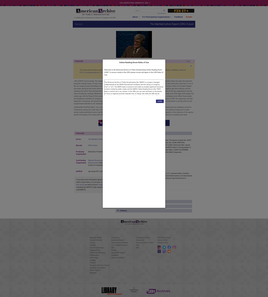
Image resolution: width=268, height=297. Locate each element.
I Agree (159, 101)
